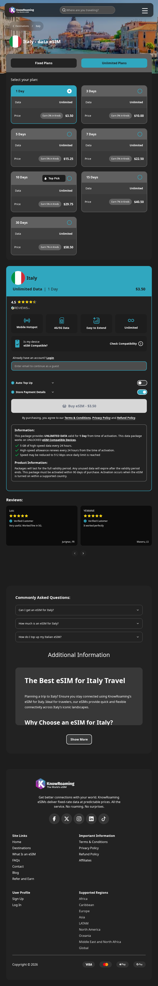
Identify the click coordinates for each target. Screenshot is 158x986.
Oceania (85, 936)
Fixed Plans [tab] (43, 63)
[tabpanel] (79, 170)
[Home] (21, 10)
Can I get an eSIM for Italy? (36, 610)
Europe (84, 911)
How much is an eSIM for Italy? (39, 623)
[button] (75, 553)
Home (16, 842)
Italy (38, 26)
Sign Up (18, 899)
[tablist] (79, 63)
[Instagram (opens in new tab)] (79, 818)
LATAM (84, 923)
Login (50, 358)
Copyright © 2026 (25, 964)
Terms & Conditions (78, 418)
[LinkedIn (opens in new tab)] (91, 818)
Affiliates (85, 860)
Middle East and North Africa (100, 942)
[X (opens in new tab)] (66, 818)
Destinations (21, 848)
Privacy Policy (101, 418)
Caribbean (86, 905)
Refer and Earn (23, 879)
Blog (15, 872)
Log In (16, 905)
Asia (82, 917)
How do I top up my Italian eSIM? (40, 637)
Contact (18, 866)
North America (89, 929)
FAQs (16, 860)
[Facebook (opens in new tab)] (54, 818)
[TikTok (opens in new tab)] (103, 818)
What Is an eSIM (24, 854)
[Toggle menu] (145, 11)
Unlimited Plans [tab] (114, 63)
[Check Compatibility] (140, 343)
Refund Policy (126, 418)
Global (83, 948)
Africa (83, 899)
